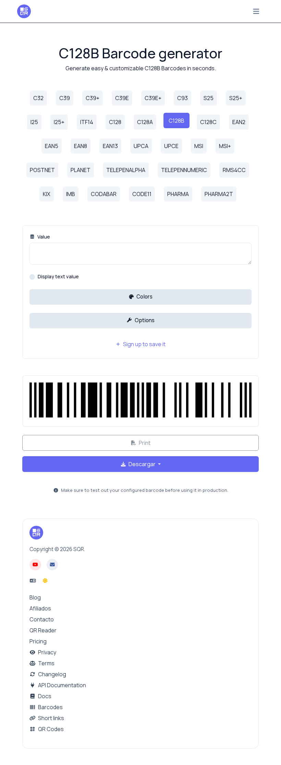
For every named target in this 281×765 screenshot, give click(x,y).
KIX (46, 194)
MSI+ (225, 146)
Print (144, 443)
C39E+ (153, 98)
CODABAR (104, 194)
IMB (70, 194)
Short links (50, 718)
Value (43, 236)
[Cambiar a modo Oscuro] (45, 580)
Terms (45, 663)
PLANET (80, 170)
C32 (38, 98)
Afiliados (40, 608)
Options (144, 320)
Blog (35, 597)
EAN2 (238, 122)
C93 (182, 98)
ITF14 (86, 122)
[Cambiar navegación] (256, 11)
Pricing (38, 641)
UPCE (171, 146)
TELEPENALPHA (125, 170)
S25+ (235, 98)
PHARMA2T (219, 194)
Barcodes (50, 707)
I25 (34, 122)
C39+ (92, 98)
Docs (44, 696)
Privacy (46, 652)
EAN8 (80, 146)
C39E (122, 98)
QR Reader (43, 630)
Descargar (142, 464)
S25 (208, 98)
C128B (176, 120)
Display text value (58, 276)
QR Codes (50, 729)
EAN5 (51, 146)
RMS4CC (234, 170)
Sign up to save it (144, 344)
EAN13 (110, 146)
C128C (208, 122)
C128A (145, 122)
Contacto (41, 619)
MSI (198, 146)
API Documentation (61, 685)
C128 (115, 122)
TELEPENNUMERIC (184, 170)
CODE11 (141, 194)
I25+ (59, 122)
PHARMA (178, 194)
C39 (64, 98)
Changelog (51, 674)
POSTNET (42, 170)
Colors (143, 296)
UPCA (141, 146)
